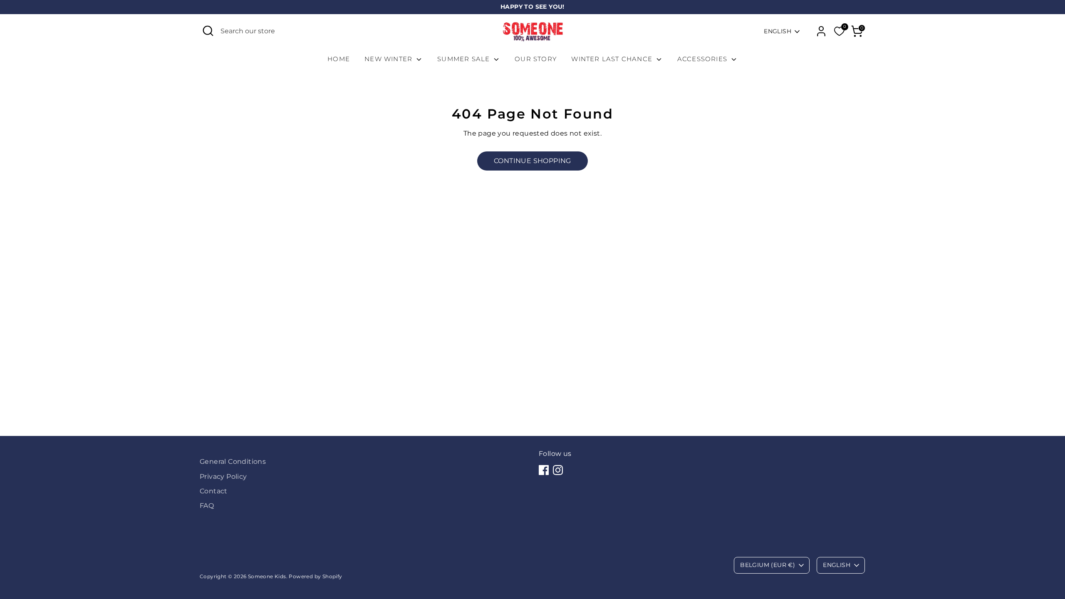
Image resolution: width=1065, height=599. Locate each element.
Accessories (703, 59)
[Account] (821, 31)
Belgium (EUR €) (767, 565)
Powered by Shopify (315, 576)
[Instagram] (558, 470)
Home (338, 59)
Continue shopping (532, 161)
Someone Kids (267, 576)
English (777, 31)
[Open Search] (208, 30)
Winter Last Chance (612, 59)
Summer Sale (464, 59)
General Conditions (233, 461)
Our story (536, 59)
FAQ (207, 506)
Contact (214, 491)
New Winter (389, 59)
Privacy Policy (223, 476)
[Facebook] (544, 470)
